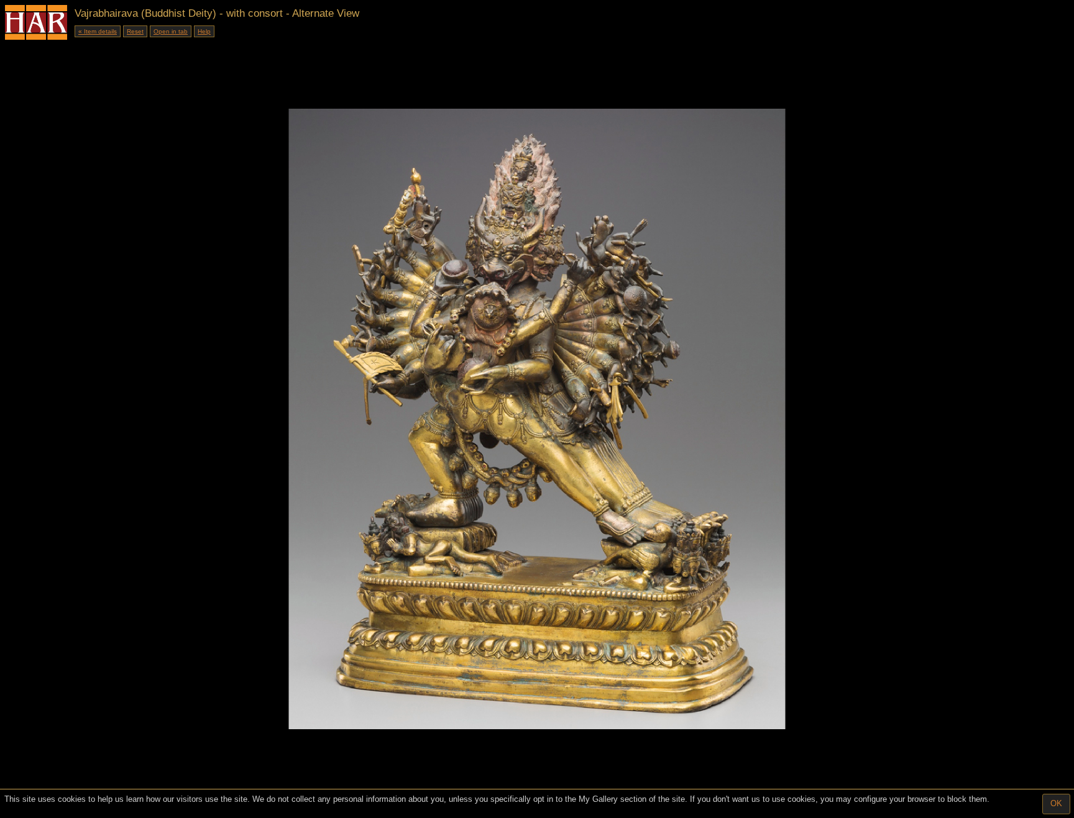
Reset (135, 31)
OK (1056, 803)
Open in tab (171, 31)
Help (204, 31)
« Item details (97, 31)
